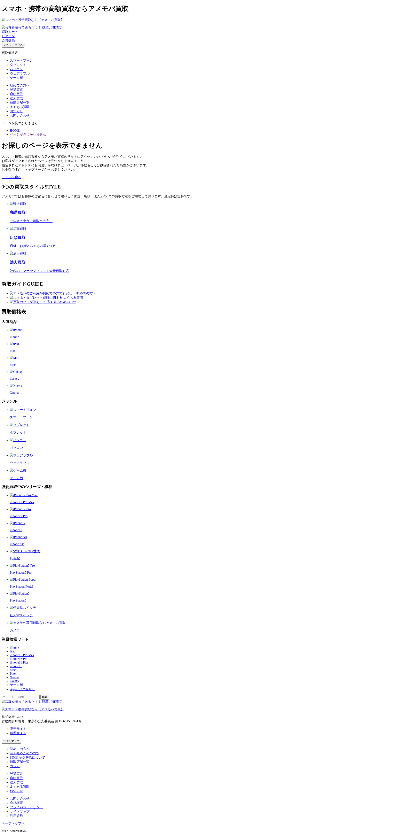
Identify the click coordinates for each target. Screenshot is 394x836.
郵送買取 (16, 89)
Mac (13, 670)
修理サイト (18, 733)
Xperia (14, 677)
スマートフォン (21, 60)
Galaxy (14, 681)
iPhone (14, 647)
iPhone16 (16, 666)
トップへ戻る (11, 177)
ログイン (8, 36)
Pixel (13, 673)
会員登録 (8, 40)
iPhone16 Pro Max (22, 655)
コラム (15, 766)
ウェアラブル (20, 73)
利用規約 (16, 816)
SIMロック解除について (27, 757)
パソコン (16, 69)
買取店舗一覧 (20, 102)
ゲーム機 (16, 77)
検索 (44, 697)
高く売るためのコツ (24, 753)
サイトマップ (11, 741)
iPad (13, 651)
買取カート (10, 31)
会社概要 (16, 803)
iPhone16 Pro (18, 658)
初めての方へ (20, 85)
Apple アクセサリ (22, 689)
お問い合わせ (20, 115)
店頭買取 (16, 94)
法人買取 (16, 98)
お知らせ (16, 111)
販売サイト (18, 728)
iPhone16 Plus (19, 662)
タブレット (18, 65)
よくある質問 (20, 107)
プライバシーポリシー (26, 807)
